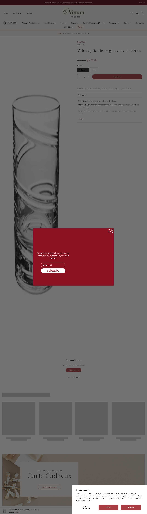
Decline (131, 507)
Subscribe (53, 270)
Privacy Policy (86, 500)
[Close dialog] (111, 231)
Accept (108, 507)
